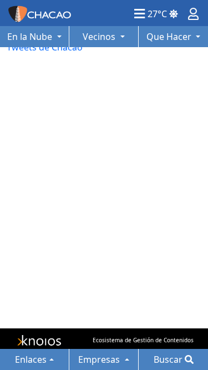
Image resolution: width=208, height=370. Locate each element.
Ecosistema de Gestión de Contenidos (143, 340)
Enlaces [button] (31, 359)
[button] (139, 13)
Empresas (100, 359)
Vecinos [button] (100, 37)
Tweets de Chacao (45, 47)
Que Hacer (170, 37)
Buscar (169, 359)
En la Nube (30, 37)
